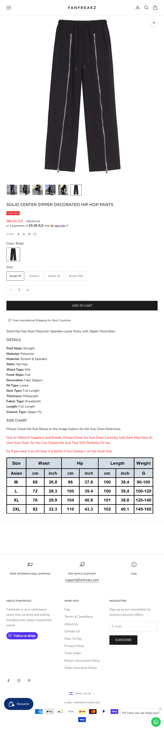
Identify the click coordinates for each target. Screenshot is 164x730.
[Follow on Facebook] (8, 681)
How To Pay (73, 639)
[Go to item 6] (76, 190)
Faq (67, 609)
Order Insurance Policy (80, 668)
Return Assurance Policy (82, 660)
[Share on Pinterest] (29, 234)
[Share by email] (35, 234)
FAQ (134, 573)
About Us (71, 624)
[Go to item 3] (37, 190)
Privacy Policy (74, 646)
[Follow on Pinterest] (29, 681)
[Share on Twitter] (23, 234)
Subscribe (123, 640)
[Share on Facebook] (18, 234)
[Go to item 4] (50, 190)
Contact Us (72, 631)
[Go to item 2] (24, 190)
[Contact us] (156, 722)
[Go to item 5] (63, 190)
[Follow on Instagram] (19, 681)
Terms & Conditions (78, 616)
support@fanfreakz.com (82, 580)
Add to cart (82, 306)
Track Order (72, 653)
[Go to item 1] (12, 190)
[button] (82, 226)
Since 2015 (94, 702)
